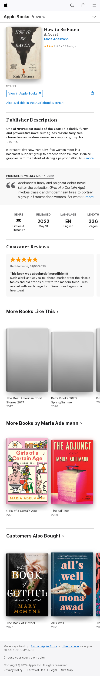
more (90, 158)
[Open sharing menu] (92, 93)
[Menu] (94, 5)
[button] (72, 5)
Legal (53, 670)
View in (22, 93)
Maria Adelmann (56, 39)
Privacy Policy (13, 670)
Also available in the (33, 103)
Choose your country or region (25, 657)
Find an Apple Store (44, 646)
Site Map (67, 670)
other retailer (70, 646)
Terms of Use (36, 670)
